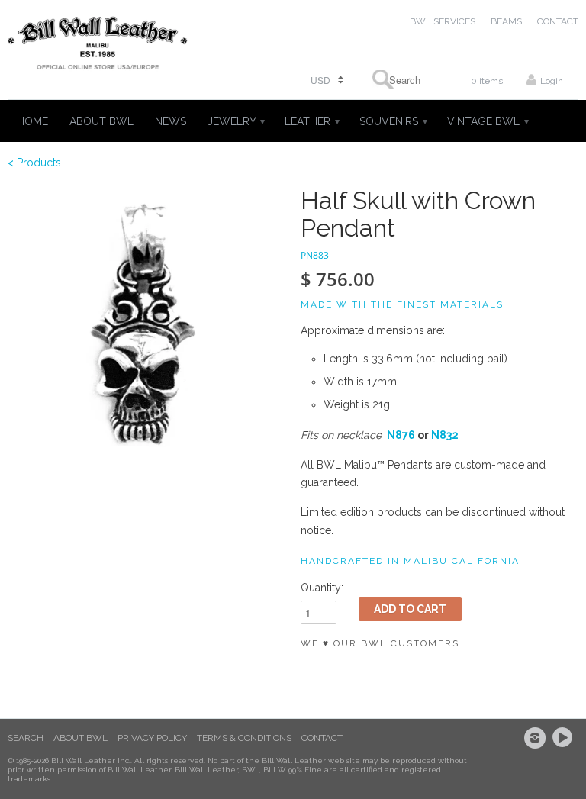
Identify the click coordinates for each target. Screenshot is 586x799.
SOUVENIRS (392, 121)
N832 (445, 435)
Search (25, 738)
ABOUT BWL (101, 121)
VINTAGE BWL (487, 121)
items (487, 81)
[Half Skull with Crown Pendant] (146, 326)
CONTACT (557, 21)
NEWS (170, 121)
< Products (34, 162)
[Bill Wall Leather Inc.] (98, 46)
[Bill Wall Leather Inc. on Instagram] (537, 738)
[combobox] (400, 79)
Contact (322, 738)
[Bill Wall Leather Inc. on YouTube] (564, 738)
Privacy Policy (152, 738)
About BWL (80, 738)
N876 (401, 435)
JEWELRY (235, 121)
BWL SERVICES (442, 21)
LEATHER (311, 121)
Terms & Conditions (244, 738)
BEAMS (506, 21)
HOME (32, 121)
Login (551, 81)
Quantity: (322, 588)
